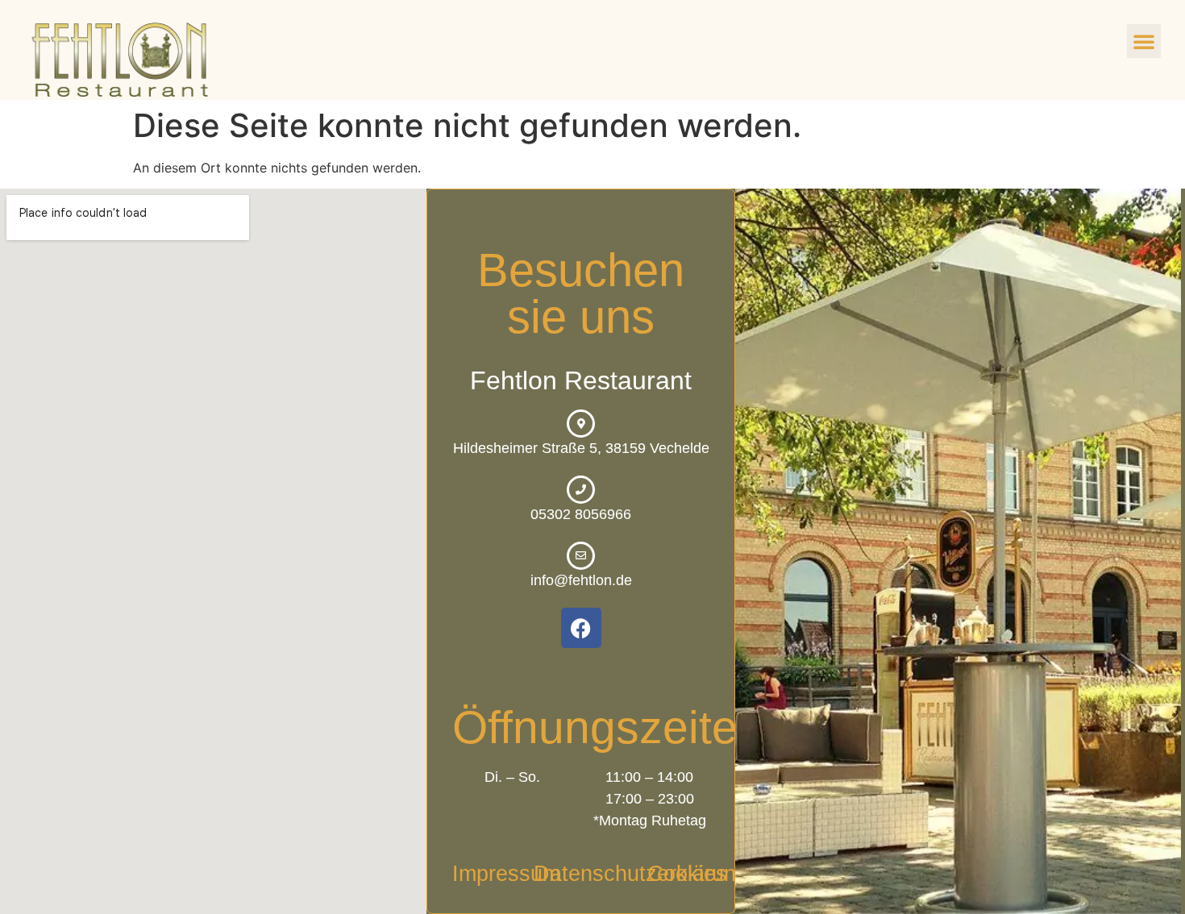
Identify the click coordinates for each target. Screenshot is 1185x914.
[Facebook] (581, 628)
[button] (1144, 41)
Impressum (506, 874)
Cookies (687, 874)
